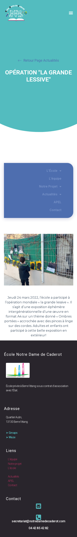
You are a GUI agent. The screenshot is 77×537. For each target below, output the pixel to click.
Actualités (49, 194)
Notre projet (15, 463)
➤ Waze (10, 437)
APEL (57, 202)
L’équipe (55, 178)
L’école (12, 468)
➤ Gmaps (12, 432)
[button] (71, 12)
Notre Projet (48, 186)
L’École (52, 171)
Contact (55, 210)
